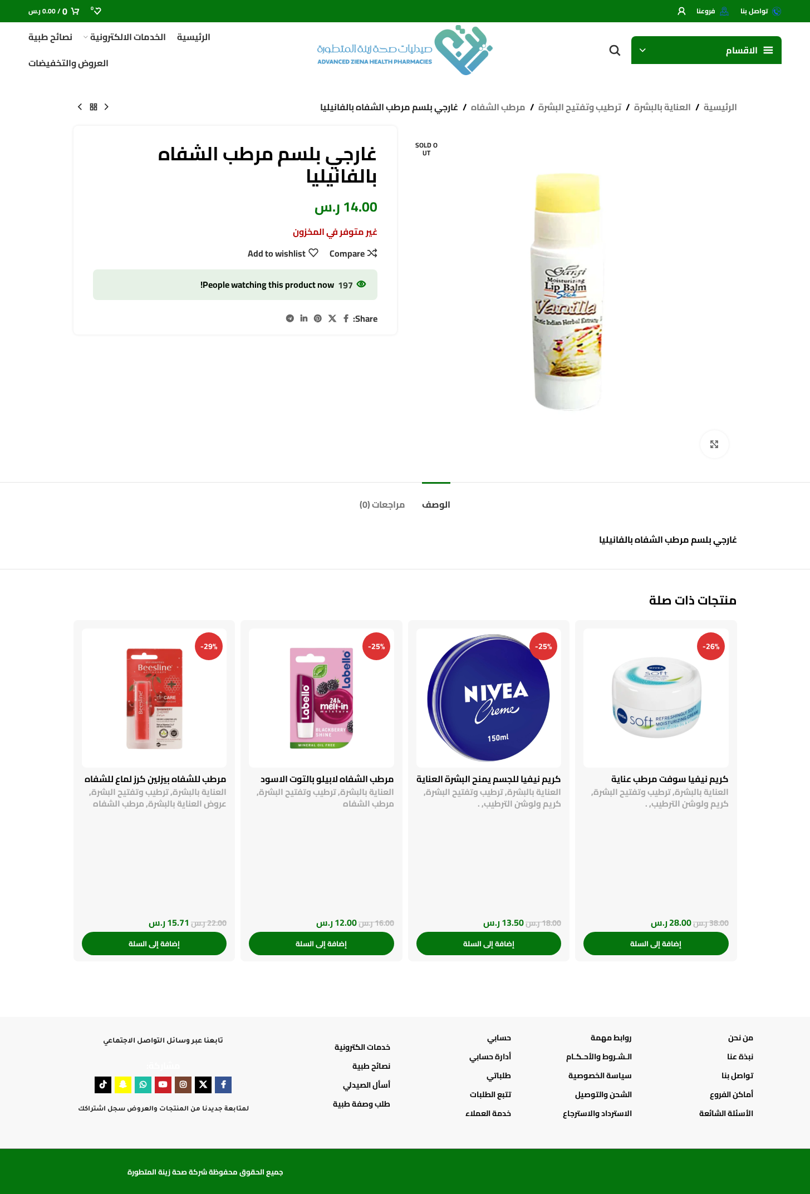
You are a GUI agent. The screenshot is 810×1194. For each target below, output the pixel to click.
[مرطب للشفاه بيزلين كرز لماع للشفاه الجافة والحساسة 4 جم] (154, 698)
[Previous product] (107, 107)
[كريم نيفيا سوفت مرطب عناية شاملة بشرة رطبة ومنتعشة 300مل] (656, 698)
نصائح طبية (371, 1066)
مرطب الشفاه (498, 107)
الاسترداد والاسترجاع (597, 1113)
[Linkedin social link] (304, 318)
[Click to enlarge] (714, 444)
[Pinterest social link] (318, 318)
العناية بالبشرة (662, 107)
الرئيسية (720, 107)
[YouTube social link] (163, 1085)
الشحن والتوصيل (603, 1094)
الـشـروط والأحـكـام (599, 1056)
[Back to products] (93, 107)
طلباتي (499, 1075)
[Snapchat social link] (123, 1085)
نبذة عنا (740, 1056)
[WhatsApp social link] (143, 1085)
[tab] (436, 499)
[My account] (681, 11)
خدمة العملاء (488, 1113)
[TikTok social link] (103, 1085)
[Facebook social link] (346, 318)
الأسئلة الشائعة (726, 1113)
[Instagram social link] (183, 1085)
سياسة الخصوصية (600, 1075)
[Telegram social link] (290, 318)
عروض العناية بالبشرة (187, 803)
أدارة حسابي (490, 1056)
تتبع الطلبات (490, 1094)
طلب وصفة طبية (361, 1104)
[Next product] (80, 107)
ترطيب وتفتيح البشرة (579, 107)
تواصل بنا (737, 1075)
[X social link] (332, 318)
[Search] (614, 50)
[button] (656, 943)
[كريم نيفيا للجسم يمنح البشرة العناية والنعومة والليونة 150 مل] (489, 698)
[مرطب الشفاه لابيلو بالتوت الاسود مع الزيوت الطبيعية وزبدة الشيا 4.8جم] (321, 698)
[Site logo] (405, 49)
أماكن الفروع (731, 1094)
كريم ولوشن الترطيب (690, 803)
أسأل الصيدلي (366, 1085)
